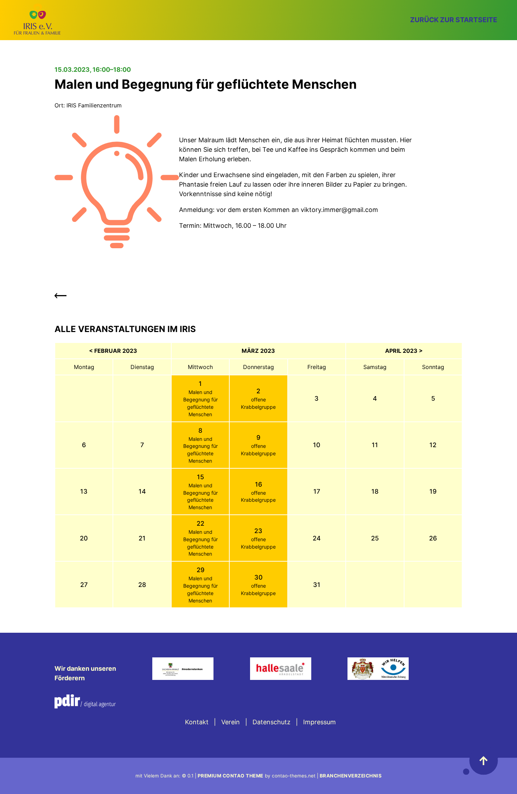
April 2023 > (404, 350)
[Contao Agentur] (85, 706)
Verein (230, 722)
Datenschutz (272, 722)
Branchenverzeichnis (351, 776)
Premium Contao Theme (230, 776)
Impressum (319, 722)
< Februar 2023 (113, 350)
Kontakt (197, 722)
